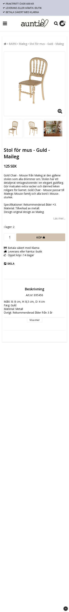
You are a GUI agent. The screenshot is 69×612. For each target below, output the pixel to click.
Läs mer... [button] (59, 218)
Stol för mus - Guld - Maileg (47, 44)
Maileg (23, 44)
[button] (62, 23)
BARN (12, 44)
